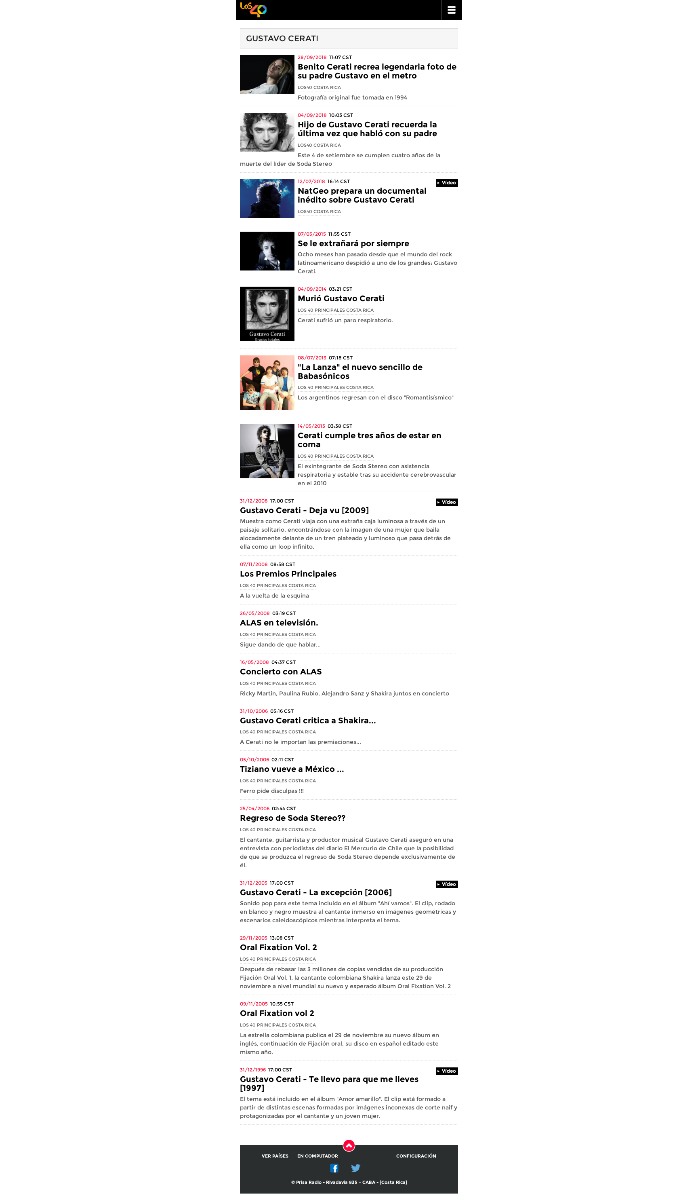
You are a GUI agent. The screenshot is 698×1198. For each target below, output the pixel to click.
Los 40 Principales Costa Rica (336, 310)
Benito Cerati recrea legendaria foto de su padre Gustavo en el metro (377, 71)
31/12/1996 (253, 1070)
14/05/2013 (311, 426)
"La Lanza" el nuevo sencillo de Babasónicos (360, 371)
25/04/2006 (254, 808)
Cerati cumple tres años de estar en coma (370, 440)
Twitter (356, 1168)
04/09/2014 (312, 289)
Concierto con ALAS (281, 671)
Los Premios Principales (288, 573)
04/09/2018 (312, 115)
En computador (317, 1156)
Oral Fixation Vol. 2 (278, 947)
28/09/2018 (312, 57)
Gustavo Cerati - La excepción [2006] (316, 892)
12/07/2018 (311, 181)
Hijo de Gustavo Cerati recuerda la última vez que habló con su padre (367, 129)
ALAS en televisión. (279, 622)
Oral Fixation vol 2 (277, 1013)
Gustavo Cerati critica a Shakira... (308, 720)
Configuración (416, 1156)
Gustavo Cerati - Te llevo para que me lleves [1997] (329, 1083)
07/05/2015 (312, 234)
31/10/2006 (254, 711)
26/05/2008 (255, 613)
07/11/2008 (254, 564)
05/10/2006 (254, 759)
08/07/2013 (312, 358)
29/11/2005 (253, 938)
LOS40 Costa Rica (319, 87)
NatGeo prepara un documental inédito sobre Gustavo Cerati (362, 195)
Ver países (275, 1156)
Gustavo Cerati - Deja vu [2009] (304, 510)
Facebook (334, 1168)
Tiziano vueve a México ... (292, 769)
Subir (349, 1145)
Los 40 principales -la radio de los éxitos (253, 9)
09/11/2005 (254, 1004)
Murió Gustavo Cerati (341, 298)
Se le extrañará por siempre (353, 243)
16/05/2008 (254, 662)
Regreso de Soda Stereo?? (292, 817)
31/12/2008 (254, 501)
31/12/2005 (253, 883)
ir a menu (452, 10)
